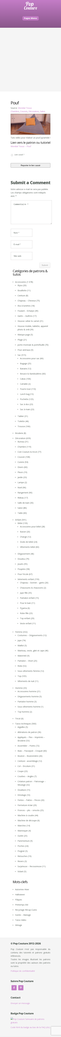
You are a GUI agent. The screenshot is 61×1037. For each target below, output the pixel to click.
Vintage (18, 925)
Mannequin (23, 830)
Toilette (21, 421)
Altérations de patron (27, 732)
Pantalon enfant (27, 598)
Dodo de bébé (26, 542)
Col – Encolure (24, 766)
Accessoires (20, 282)
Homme (19, 688)
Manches (22, 825)
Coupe (21, 771)
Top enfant (25, 618)
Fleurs (20, 472)
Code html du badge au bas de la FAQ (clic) (30, 1027)
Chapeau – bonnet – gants (32, 582)
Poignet (21, 851)
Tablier (21, 416)
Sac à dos (24, 404)
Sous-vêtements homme (29, 706)
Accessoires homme (27, 691)
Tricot (18, 718)
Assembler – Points (26, 745)
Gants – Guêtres (25, 316)
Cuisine (21, 462)
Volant (20, 871)
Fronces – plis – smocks (29, 810)
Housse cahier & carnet (28, 321)
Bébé (20, 523)
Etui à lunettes (24, 305)
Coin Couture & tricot (27, 451)
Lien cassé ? (19, 154)
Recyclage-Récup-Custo (26, 909)
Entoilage (22, 795)
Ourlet (20, 835)
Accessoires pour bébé (30, 526)
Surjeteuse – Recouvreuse (30, 866)
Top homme (23, 711)
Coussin (23, 111)
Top (19, 676)
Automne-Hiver (22, 889)
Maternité (22, 655)
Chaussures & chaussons (31, 587)
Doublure (22, 790)
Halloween (20, 894)
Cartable (24, 384)
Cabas (23, 378)
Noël (20, 487)
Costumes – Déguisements (30, 635)
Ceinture (21, 295)
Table (20, 513)
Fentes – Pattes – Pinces (29, 800)
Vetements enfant (26, 579)
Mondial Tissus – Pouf (21, 146)
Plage (20, 339)
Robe (20, 666)
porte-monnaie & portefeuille (31, 344)
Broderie (19, 433)
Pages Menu (30, 18)
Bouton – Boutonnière (28, 756)
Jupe (20, 640)
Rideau (21, 497)
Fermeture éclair (25, 805)
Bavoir (23, 531)
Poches (21, 846)
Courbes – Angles (26, 776)
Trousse (21, 426)
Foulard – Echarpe (26, 310)
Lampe (21, 482)
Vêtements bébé (27, 547)
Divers (20, 467)
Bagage (23, 363)
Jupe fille (24, 592)
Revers (21, 861)
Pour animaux (24, 350)
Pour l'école (23, 574)
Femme (18, 632)
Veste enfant (26, 623)
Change (23, 536)
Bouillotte (22, 290)
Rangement (23, 492)
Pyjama (23, 608)
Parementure (24, 841)
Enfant (18, 519)
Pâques (18, 899)
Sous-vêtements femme (29, 671)
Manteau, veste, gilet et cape (31, 650)
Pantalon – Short (25, 660)
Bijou (20, 285)
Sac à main (25, 409)
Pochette (24, 399)
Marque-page (24, 334)
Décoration (34, 111)
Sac (19, 355)
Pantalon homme (26, 701)
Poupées (22, 569)
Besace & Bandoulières (31, 373)
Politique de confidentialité (23, 971)
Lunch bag (25, 394)
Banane (23, 368)
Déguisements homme (28, 696)
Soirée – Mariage (23, 915)
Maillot (21, 645)
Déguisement (24, 553)
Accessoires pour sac (29, 358)
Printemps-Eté (21, 904)
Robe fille (24, 613)
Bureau (21, 441)
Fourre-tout (25, 389)
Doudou (21, 559)
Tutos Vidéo (20, 920)
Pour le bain (25, 603)
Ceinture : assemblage (28, 761)
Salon (42, 111)
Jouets (20, 564)
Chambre (15, 111)
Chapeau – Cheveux (27, 300)
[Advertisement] (30, 59)
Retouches (22, 856)
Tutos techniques (23, 723)
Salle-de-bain (23, 502)
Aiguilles (21, 727)
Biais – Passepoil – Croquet (30, 750)
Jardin (20, 477)
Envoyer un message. (20, 1003)
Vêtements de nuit (26, 681)
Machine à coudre (26, 815)
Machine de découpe (27, 820)
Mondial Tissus (25, 108)
